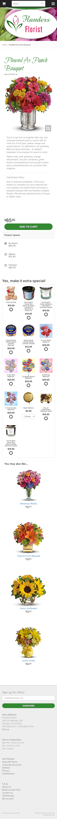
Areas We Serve (9, 762)
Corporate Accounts (11, 764)
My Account (8, 798)
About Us (6, 787)
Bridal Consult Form (11, 790)
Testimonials (8, 795)
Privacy (5, 770)
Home (4, 45)
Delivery (6, 767)
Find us (5, 729)
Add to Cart (28, 226)
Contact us (7, 792)
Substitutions (8, 773)
